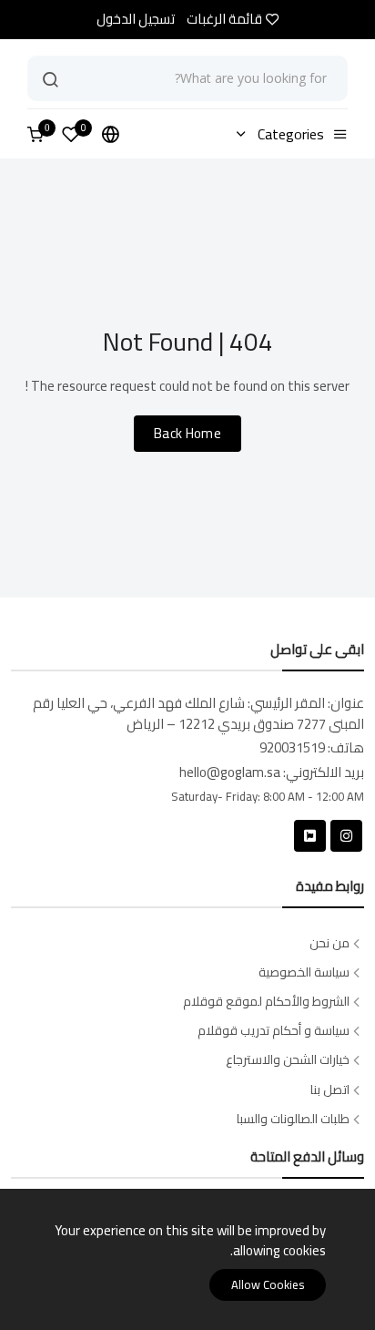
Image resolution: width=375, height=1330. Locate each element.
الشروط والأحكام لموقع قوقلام (266, 1001)
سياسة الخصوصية (304, 972)
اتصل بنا (330, 1090)
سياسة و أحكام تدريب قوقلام (274, 1030)
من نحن (329, 943)
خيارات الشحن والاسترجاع (288, 1060)
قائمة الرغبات (224, 19)
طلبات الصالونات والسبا (293, 1119)
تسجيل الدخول (135, 19)
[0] (71, 136)
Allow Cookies (267, 1284)
